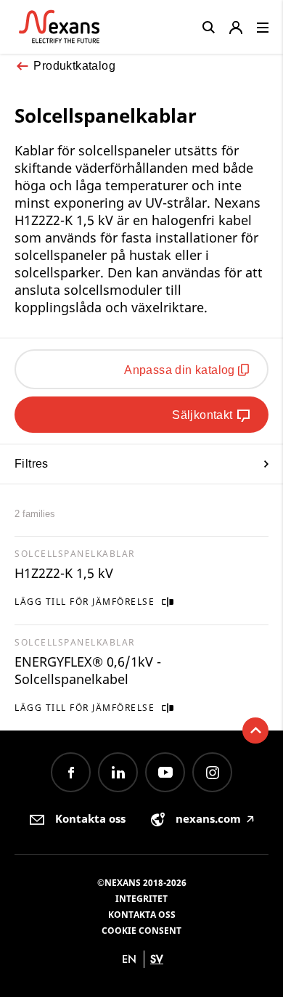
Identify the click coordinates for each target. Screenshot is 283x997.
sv (156, 959)
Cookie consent (141, 930)
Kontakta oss (142, 914)
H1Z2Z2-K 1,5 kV (64, 573)
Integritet (141, 898)
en (129, 959)
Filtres (32, 463)
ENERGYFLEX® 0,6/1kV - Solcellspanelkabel (88, 670)
